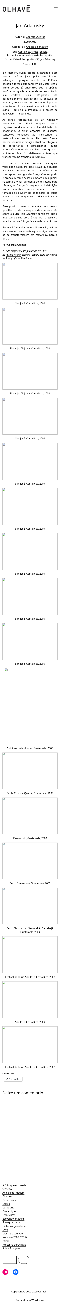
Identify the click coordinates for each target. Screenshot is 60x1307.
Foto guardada (11, 1222)
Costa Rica (24, 51)
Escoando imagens (13, 1218)
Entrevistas (8, 1215)
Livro (5, 1230)
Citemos (7, 1196)
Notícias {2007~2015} (14, 1237)
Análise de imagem (13, 1192)
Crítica (6, 1204)
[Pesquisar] (23, 1260)
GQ (37, 59)
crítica (34, 51)
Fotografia (28, 59)
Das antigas (9, 1211)
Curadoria (8, 1207)
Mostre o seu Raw (12, 1233)
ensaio (43, 51)
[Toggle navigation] (56, 9)
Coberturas (9, 1200)
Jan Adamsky (47, 59)
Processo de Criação (14, 1244)
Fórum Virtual (13, 59)
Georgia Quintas (35, 37)
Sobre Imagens (11, 1248)
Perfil (5, 1241)
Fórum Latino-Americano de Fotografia (29, 55)
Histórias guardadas (14, 1226)
